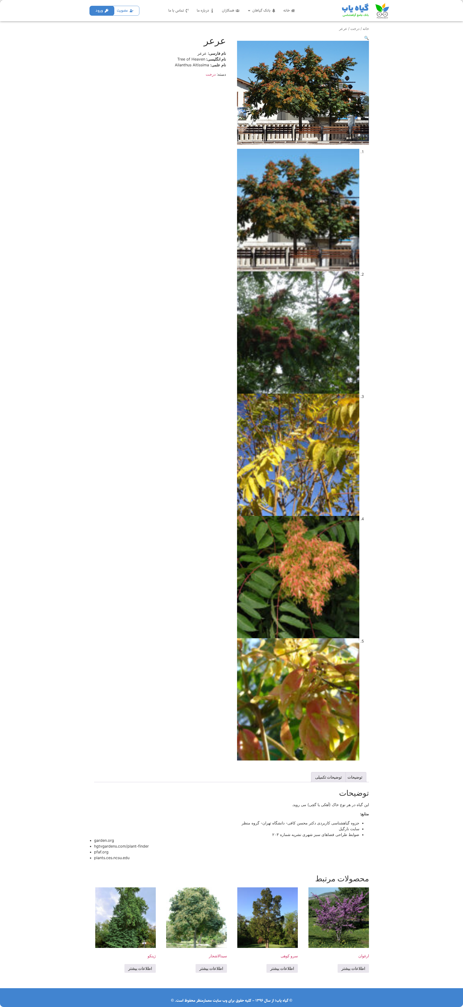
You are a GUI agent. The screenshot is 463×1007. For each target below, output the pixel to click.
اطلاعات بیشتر (353, 968)
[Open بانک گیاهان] (249, 11)
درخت (355, 29)
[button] (366, 37)
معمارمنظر (204, 1001)
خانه (366, 29)
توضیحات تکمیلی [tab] (328, 777)
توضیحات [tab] (354, 777)
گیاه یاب (355, 8)
